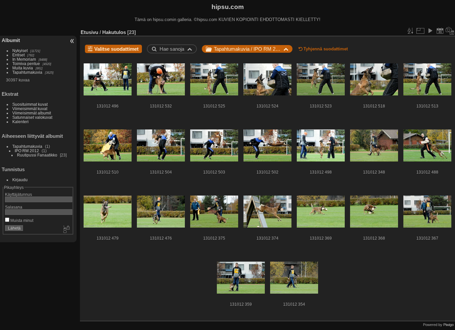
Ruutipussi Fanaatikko (37, 155)
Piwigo (448, 325)
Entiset (18, 55)
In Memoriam (24, 59)
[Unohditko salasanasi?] (66, 229)
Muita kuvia (22, 68)
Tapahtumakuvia (27, 72)
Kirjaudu (20, 180)
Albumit (11, 40)
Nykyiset (20, 50)
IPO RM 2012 (27, 150)
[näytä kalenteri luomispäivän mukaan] (450, 30)
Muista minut (21, 220)
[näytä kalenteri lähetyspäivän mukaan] (440, 30)
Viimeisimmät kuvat (29, 108)
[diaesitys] (430, 30)
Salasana (13, 207)
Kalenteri (20, 121)
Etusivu (89, 32)
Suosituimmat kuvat (30, 104)
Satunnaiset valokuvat (32, 117)
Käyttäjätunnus (18, 194)
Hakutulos (114, 32)
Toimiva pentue (26, 63)
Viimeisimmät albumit (31, 113)
